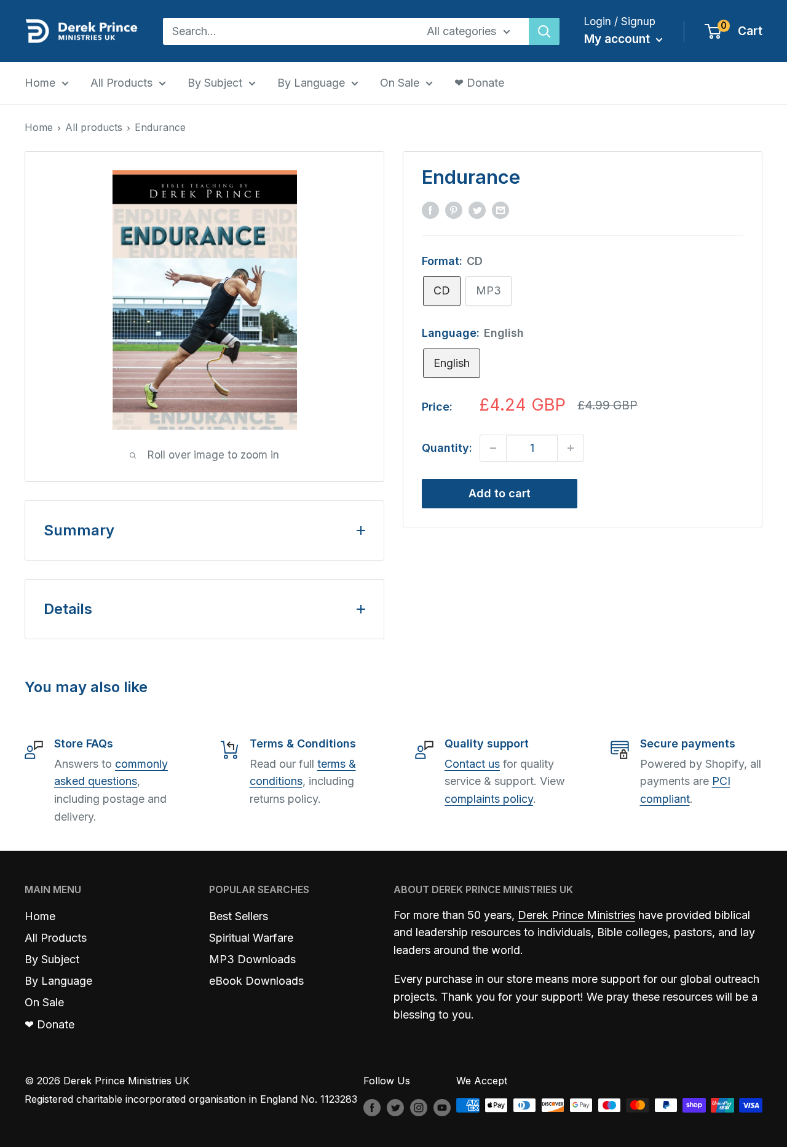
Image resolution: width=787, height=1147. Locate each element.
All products (93, 127)
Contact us (472, 763)
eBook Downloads (256, 980)
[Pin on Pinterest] (453, 209)
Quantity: (447, 447)
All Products (121, 82)
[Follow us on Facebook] (372, 1107)
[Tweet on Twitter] (477, 209)
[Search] (544, 31)
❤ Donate (479, 82)
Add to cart (500, 493)
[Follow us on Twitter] (395, 1107)
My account (618, 39)
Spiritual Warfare (251, 937)
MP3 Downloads (252, 959)
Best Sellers (238, 916)
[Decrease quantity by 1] (493, 448)
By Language (311, 82)
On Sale (399, 82)
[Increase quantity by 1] (570, 448)
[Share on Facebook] (430, 209)
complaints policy (489, 798)
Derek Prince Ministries (576, 915)
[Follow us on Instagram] (418, 1107)
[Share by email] (500, 209)
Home (40, 82)
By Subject (215, 82)
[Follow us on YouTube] (442, 1107)
